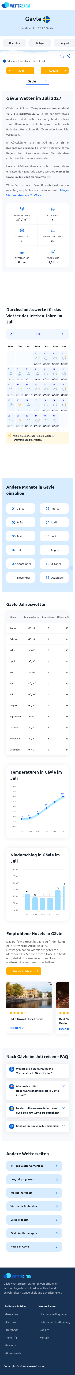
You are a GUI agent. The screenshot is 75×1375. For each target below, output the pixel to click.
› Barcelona (11, 1314)
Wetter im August (21, 1192)
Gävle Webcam (19, 1219)
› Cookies (44, 1329)
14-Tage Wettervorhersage (27, 1165)
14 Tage (40, 43)
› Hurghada (11, 1329)
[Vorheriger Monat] (12, 334)
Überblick (14, 43)
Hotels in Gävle (22, 971)
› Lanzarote (11, 1322)
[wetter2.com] (15, 5)
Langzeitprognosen (22, 1179)
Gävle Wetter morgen (23, 1233)
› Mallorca (10, 1345)
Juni (21, 70)
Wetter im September (23, 1206)
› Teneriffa (11, 1337)
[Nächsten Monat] (62, 334)
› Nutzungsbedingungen (53, 1314)
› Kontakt (44, 1337)
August (53, 70)
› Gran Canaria (13, 1353)
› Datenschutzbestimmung (54, 1322)
